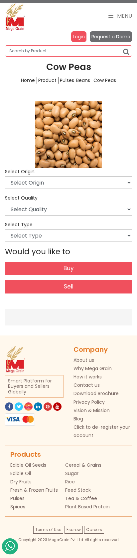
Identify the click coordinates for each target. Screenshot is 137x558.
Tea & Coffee (81, 498)
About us (83, 360)
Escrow (74, 529)
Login (79, 36)
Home (28, 80)
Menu (124, 16)
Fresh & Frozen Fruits (34, 490)
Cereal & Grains (83, 465)
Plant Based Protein (87, 506)
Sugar (71, 473)
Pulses (67, 80)
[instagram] (28, 406)
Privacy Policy (89, 402)
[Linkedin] (38, 406)
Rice (70, 481)
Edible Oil (20, 473)
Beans (83, 80)
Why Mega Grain (92, 368)
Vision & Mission (91, 410)
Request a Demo (110, 36)
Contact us (86, 385)
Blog (78, 418)
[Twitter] (19, 406)
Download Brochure (96, 393)
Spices (17, 506)
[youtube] (57, 406)
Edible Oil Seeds (28, 465)
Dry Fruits (21, 481)
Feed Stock (78, 490)
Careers (94, 529)
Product (47, 80)
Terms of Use (48, 529)
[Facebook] (9, 406)
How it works (87, 376)
